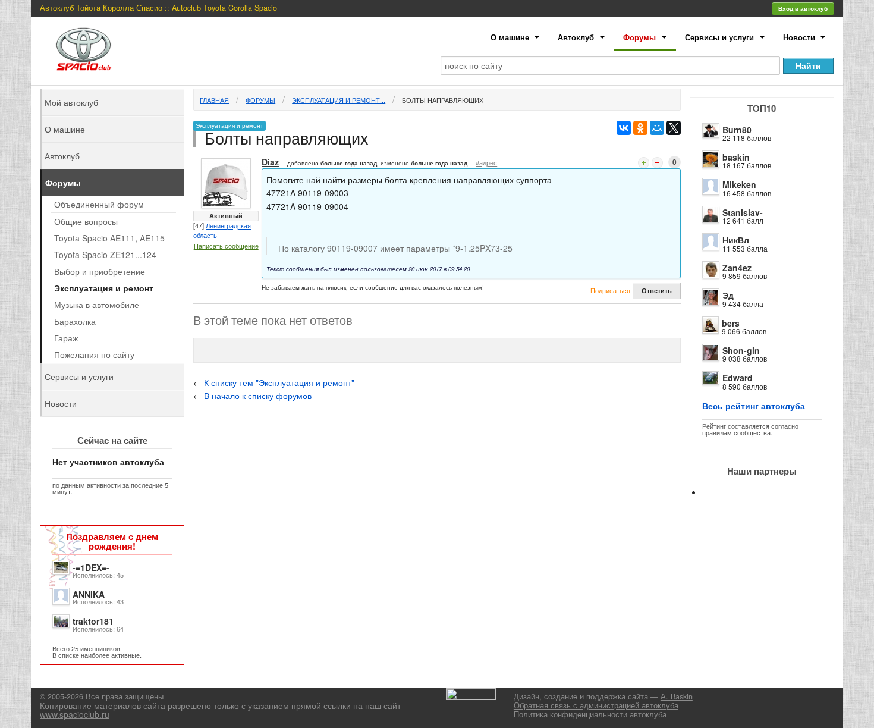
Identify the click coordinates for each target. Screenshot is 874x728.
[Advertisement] (771, 535)
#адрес (486, 162)
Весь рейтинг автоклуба (753, 406)
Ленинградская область (222, 230)
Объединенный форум (99, 204)
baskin (736, 157)
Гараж (66, 338)
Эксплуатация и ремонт (103, 288)
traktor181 (93, 621)
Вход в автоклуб (803, 8)
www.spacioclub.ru (74, 714)
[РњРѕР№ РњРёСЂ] (657, 128)
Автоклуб (576, 37)
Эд (728, 295)
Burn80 (737, 130)
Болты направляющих (442, 100)
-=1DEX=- (91, 567)
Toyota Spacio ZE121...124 (105, 255)
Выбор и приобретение (99, 271)
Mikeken (739, 184)
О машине (510, 37)
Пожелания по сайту (94, 354)
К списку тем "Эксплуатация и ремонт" (279, 382)
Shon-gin (741, 350)
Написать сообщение (226, 245)
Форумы (639, 37)
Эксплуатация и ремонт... (338, 100)
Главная (214, 100)
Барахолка (75, 321)
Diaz (270, 162)
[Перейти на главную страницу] (83, 49)
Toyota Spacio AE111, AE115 (109, 238)
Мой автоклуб (71, 102)
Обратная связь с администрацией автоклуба (596, 705)
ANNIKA (89, 594)
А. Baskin (677, 696)
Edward (737, 378)
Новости (799, 37)
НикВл (735, 240)
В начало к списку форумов (258, 395)
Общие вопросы (86, 221)
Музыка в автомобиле (96, 304)
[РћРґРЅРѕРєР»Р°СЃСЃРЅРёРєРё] (640, 128)
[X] (673, 128)
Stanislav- (742, 212)
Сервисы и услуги (719, 37)
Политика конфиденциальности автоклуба (590, 714)
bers (731, 323)
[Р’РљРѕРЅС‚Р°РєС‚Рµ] (624, 128)
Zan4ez (737, 268)
